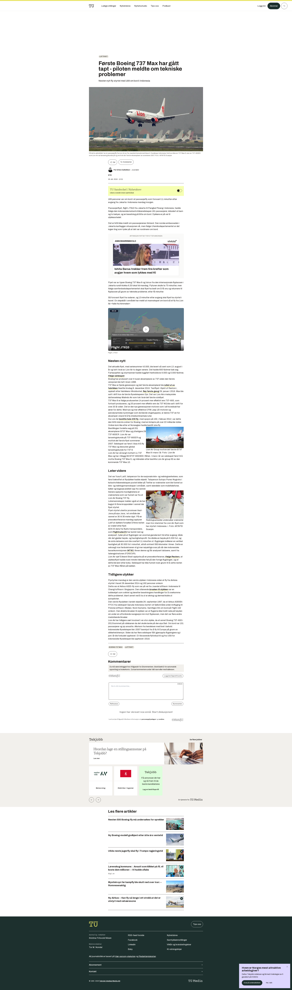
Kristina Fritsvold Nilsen (100, 938)
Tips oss (197, 924)
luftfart (103, 56)
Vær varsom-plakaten (125, 956)
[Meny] (284, 6)
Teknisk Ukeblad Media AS (109, 981)
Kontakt (92, 971)
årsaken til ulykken (158, 589)
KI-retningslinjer (174, 949)
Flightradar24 (120, 532)
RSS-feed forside (136, 935)
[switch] (179, 190)
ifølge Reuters (172, 557)
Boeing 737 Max (115, 647)
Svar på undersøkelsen (252, 983)
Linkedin (132, 944)
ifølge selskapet (116, 376)
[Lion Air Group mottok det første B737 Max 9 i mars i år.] (165, 437)
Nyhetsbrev (172, 935)
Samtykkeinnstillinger (177, 940)
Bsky (130, 949)
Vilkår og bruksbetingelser (179, 944)
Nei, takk (269, 983)
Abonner (274, 6)
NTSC (130, 550)
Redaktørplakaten (147, 956)
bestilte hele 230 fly (128, 419)
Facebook (132, 940)
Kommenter (127, 162)
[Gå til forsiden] (91, 6)
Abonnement (95, 965)
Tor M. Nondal (95, 947)
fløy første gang (151, 391)
